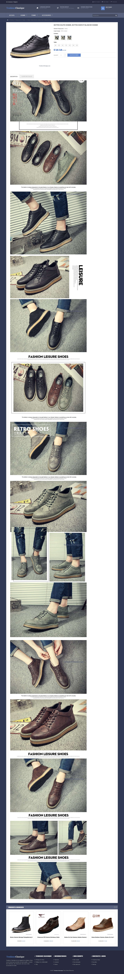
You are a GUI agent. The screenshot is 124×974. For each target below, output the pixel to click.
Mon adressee (76, 964)
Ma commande (76, 962)
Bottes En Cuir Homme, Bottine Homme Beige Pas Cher (79, 937)
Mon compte (76, 959)
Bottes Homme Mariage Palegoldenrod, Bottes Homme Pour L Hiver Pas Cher (31, 937)
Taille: (55, 42)
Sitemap (94, 964)
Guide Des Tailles (27, 76)
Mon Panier (106, 1)
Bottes (24, 20)
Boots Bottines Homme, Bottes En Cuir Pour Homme (106, 937)
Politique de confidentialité (41, 962)
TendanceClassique (58, 970)
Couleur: (56, 33)
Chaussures (18, 20)
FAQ (37, 964)
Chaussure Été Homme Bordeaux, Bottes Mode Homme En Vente (55, 937)
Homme (12, 20)
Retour (56, 964)
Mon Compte (97, 1)
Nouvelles (94, 962)
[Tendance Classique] (15, 7)
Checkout (114, 1)
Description (14, 76)
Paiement (56, 959)
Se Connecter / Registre (12, 2)
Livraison (56, 962)
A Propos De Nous (40, 959)
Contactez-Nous (96, 959)
